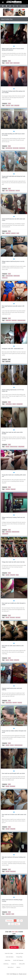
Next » (17, 924)
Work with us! (11, 967)
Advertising (5, 963)
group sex (13, 233)
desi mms (18, 617)
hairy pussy (12, 871)
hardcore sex (22, 148)
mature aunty (16, 62)
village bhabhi (21, 446)
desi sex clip (15, 148)
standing (8, 489)
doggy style (8, 320)
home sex (8, 105)
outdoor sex (4, 277)
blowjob (7, 62)
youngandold (19, 404)
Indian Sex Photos (19, 953)
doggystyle (8, 914)
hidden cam (8, 531)
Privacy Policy (19, 956)
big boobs (15, 702)
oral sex (12, 745)
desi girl (7, 828)
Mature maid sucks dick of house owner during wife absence (13, 49)
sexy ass (18, 190)
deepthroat (8, 233)
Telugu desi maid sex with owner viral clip (13, 562)
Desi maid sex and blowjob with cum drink (13, 773)
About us (18, 967)
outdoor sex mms (18, 745)
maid (11, 62)
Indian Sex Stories (9, 956)
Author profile (22, 963)
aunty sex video (9, 275)
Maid (9, 60)
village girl (13, 489)
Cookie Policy (7, 960)
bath (7, 190)
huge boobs (14, 320)
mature (14, 404)
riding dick (16, 105)
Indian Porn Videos (9, 953)
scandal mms (12, 190)
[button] (3, 2)
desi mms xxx (9, 148)
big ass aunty (9, 702)
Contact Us (13, 963)
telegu (17, 574)
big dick (7, 574)
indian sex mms (13, 446)
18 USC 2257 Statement (18, 960)
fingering (20, 702)
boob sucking (8, 404)
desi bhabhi (12, 786)
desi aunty (12, 617)
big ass (7, 660)
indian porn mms (21, 320)
